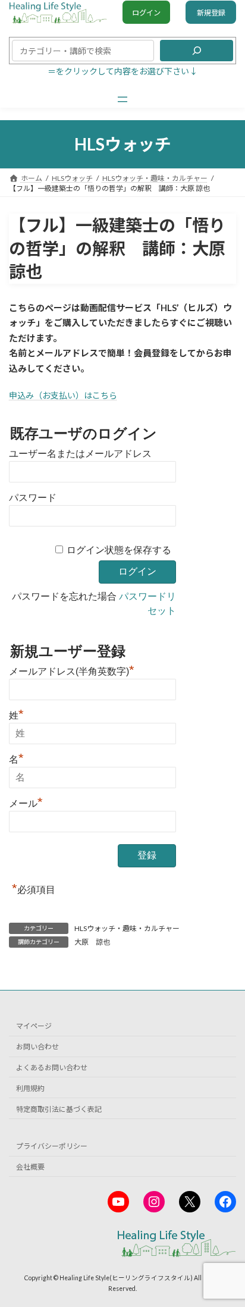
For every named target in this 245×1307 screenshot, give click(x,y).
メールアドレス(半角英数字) (71, 669)
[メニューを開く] (122, 99)
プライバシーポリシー (51, 1146)
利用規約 (30, 1087)
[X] (189, 1201)
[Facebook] (225, 1201)
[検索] (196, 50)
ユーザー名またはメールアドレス (80, 454)
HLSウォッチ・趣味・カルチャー (127, 928)
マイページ (34, 1025)
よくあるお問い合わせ (51, 1066)
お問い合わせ (37, 1046)
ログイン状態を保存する (119, 550)
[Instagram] (154, 1201)
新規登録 (211, 12)
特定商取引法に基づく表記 (59, 1108)
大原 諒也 (92, 942)
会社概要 (30, 1166)
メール (26, 801)
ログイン (146, 12)
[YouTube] (118, 1201)
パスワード (32, 498)
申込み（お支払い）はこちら (63, 395)
